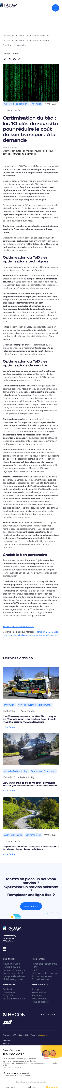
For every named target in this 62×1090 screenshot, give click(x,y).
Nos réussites (39, 992)
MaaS (34, 969)
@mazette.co (44, 1035)
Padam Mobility (13, 110)
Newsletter (9, 992)
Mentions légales (5, 1041)
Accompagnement (42, 976)
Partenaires (38, 995)
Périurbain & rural (12, 966)
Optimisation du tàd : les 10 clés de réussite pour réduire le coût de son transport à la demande (30, 152)
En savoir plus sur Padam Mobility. (18, 626)
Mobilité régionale (13, 979)
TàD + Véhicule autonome (45, 972)
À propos (36, 989)
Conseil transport (41, 979)
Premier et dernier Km (14, 969)
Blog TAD (8, 995)
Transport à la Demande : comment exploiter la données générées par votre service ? (30, 635)
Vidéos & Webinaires (14, 998)
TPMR (34, 966)
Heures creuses (11, 963)
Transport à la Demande (44, 963)
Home (6, 147)
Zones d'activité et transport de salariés (14, 974)
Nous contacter (31, 906)
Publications (9, 989)
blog (14, 147)
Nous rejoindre (39, 998)
